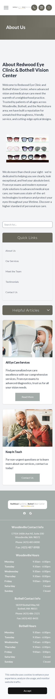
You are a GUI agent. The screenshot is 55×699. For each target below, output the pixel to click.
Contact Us (11, 292)
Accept (27, 690)
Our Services (12, 261)
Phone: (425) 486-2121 (27, 613)
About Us (11, 250)
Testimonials (12, 281)
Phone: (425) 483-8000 (27, 542)
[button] (6, 7)
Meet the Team (13, 271)
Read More (27, 396)
